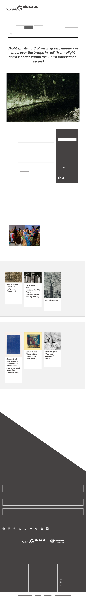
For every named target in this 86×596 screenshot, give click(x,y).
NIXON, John (11, 378)
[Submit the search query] (9, 34)
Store (4, 576)
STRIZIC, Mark (31, 302)
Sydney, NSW (25, 193)
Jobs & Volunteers (25, 592)
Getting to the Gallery (71, 577)
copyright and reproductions (48, 403)
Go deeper (30, 22)
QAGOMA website (9, 573)
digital (22, 178)
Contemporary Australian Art (31, 152)
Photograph (24, 170)
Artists (20, 22)
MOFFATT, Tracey (38, 68)
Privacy (38, 592)
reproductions (13, 403)
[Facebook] (59, 175)
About (5, 581)
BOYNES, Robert (32, 364)
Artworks (11, 22)
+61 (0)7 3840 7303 (70, 580)
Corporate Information (63, 592)
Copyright (47, 592)
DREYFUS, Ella (50, 361)
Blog (4, 578)
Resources (38, 27)
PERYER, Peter (50, 305)
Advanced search (72, 27)
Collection (21, 15)
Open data (6, 571)
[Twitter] (63, 175)
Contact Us (67, 583)
